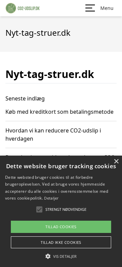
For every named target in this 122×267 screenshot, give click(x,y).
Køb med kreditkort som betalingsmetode (59, 111)
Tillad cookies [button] (61, 226)
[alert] (61, 211)
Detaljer (51, 198)
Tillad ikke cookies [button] (61, 242)
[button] (61, 256)
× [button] (116, 161)
